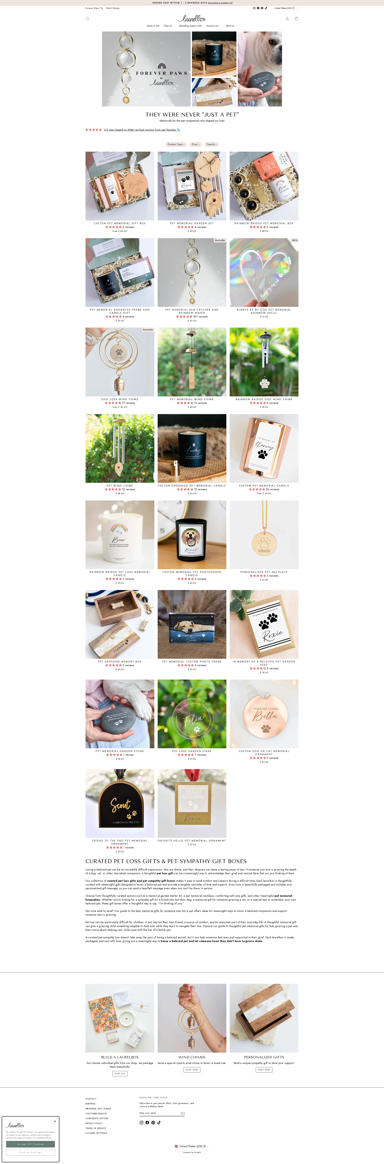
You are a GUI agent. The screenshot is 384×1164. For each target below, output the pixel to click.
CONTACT (91, 1098)
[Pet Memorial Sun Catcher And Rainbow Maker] (111, 98)
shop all (120, 1073)
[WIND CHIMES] (192, 1018)
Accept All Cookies (30, 1144)
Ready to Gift (153, 25)
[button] (176, 144)
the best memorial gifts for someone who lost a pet (162, 911)
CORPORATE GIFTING (97, 1118)
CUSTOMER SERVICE (96, 1113)
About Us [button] (230, 25)
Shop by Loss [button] (212, 25)
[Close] (55, 1121)
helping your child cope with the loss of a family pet (139, 930)
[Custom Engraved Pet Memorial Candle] (214, 53)
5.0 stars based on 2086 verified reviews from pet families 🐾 (142, 130)
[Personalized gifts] (264, 1018)
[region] (30, 1139)
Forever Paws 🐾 (94, 8)
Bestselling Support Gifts (190, 25)
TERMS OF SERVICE (96, 1128)
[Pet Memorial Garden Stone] (260, 68)
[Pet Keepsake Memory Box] (214, 92)
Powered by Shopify (192, 1152)
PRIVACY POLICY (94, 1123)
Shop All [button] (168, 25)
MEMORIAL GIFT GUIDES (98, 1108)
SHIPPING (91, 1103)
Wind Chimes (113, 8)
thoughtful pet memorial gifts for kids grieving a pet (260, 926)
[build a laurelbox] (120, 1018)
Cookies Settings (96, 1133)
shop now (192, 1069)
